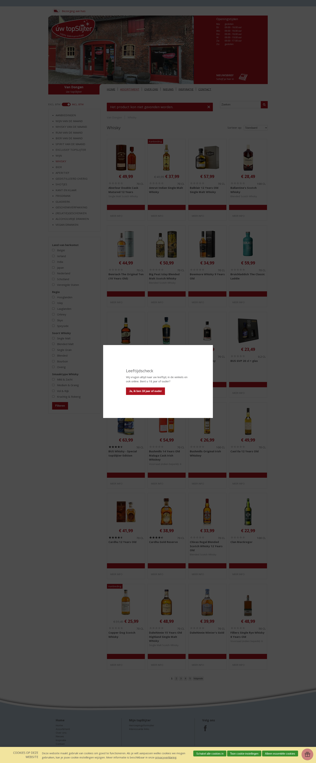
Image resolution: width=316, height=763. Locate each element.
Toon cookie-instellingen (244, 753)
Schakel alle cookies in (209, 753)
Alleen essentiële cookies (280, 753)
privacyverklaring (165, 757)
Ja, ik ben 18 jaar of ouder (145, 391)
